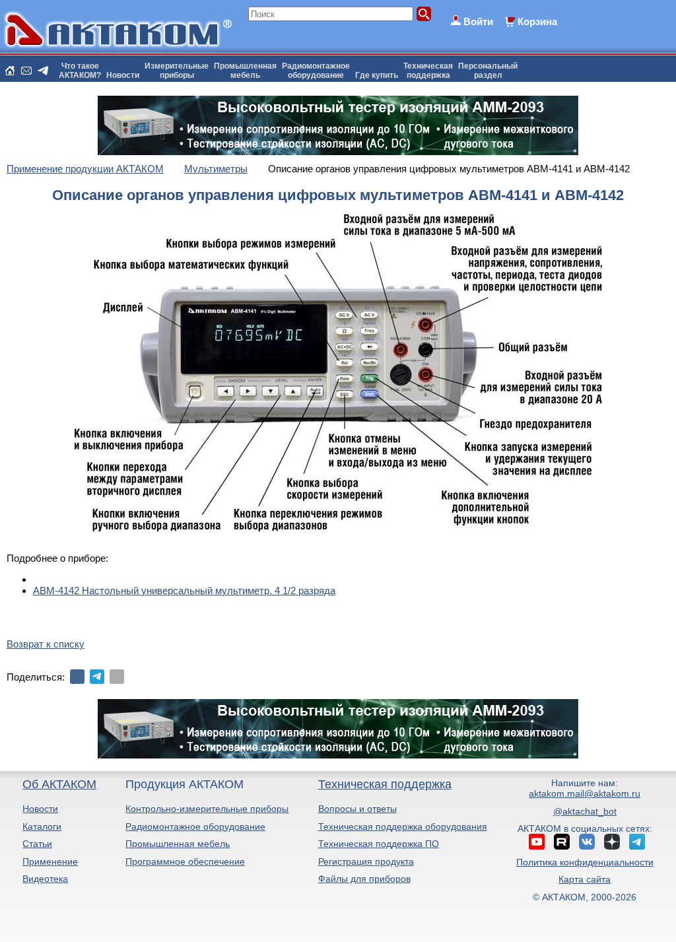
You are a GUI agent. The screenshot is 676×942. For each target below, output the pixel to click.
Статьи (37, 843)
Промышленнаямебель (245, 70)
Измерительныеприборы (177, 70)
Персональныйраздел (488, 70)
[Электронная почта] (117, 676)
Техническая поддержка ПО (378, 843)
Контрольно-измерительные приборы (206, 808)
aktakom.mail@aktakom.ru (584, 793)
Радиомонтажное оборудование (195, 826)
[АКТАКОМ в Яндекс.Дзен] (612, 842)
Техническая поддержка (385, 784)
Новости (122, 75)
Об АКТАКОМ (59, 784)
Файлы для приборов (364, 878)
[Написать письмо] (26, 70)
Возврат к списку (45, 644)
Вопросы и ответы (357, 808)
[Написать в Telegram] (43, 70)
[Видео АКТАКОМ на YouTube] (537, 842)
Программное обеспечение (185, 861)
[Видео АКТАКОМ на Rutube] (562, 842)
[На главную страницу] (10, 70)
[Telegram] (97, 676)
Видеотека (45, 878)
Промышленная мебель (177, 843)
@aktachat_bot (585, 811)
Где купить (376, 75)
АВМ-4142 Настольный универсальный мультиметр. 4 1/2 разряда (184, 590)
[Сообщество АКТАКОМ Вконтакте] (587, 842)
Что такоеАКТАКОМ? (80, 70)
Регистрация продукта (366, 861)
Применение (50, 861)
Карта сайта (584, 879)
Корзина (537, 21)
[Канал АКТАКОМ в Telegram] (637, 842)
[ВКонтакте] (77, 676)
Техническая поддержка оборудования (402, 826)
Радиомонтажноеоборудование (316, 70)
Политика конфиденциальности (585, 862)
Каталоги (41, 826)
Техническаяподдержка (428, 70)
